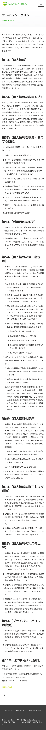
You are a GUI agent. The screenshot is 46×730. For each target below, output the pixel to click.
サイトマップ (9, 710)
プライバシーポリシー (34, 710)
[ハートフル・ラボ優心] (14, 4)
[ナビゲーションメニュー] (41, 4)
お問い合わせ (7, 687)
